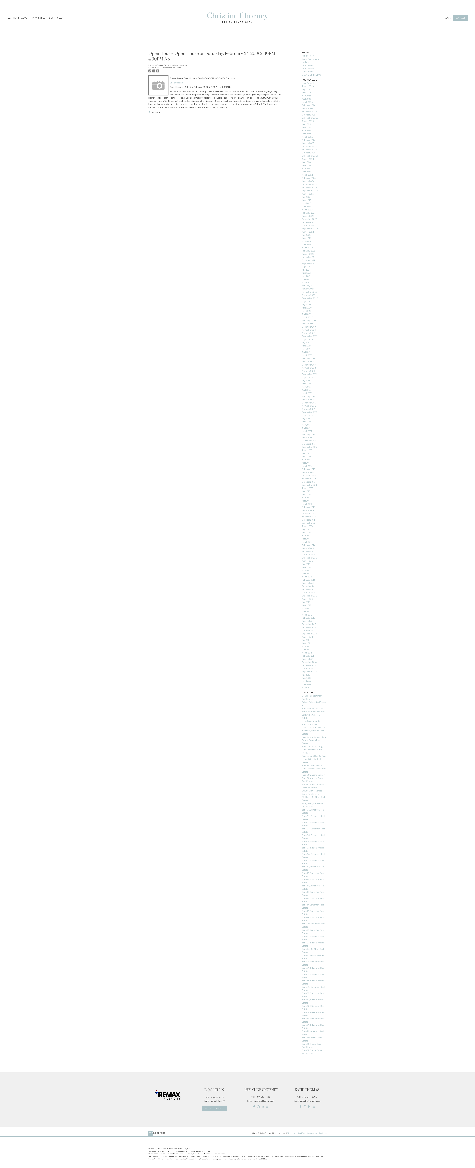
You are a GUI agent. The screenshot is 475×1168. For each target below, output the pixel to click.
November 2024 (309, 149)
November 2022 (309, 222)
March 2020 (307, 317)
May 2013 (306, 570)
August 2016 (307, 450)
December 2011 (309, 624)
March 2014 (307, 542)
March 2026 (307, 102)
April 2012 (306, 611)
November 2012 (309, 589)
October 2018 (308, 371)
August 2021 (307, 266)
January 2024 (308, 181)
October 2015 (308, 482)
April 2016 (306, 462)
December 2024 (309, 146)
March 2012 (307, 614)
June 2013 (306, 567)
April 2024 (306, 171)
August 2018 (307, 377)
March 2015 (307, 504)
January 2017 (308, 437)
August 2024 (308, 159)
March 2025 (307, 137)
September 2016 (309, 447)
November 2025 (309, 111)
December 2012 (309, 586)
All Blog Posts (308, 55)
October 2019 (308, 333)
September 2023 (310, 190)
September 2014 (310, 523)
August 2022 (308, 231)
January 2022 (308, 254)
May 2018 (306, 387)
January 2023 (308, 216)
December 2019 (309, 326)
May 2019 (306, 349)
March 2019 (307, 355)
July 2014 (306, 529)
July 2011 (306, 640)
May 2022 (306, 241)
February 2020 (309, 320)
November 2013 (309, 551)
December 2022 (309, 219)
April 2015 (306, 500)
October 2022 (308, 225)
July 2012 (306, 602)
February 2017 (308, 434)
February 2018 (308, 396)
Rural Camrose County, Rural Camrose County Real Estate (312, 749)
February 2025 (309, 140)
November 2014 (309, 516)
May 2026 (306, 95)
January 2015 (308, 510)
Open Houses (308, 71)
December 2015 (309, 475)
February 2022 (309, 250)
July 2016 (306, 453)
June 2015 (306, 494)
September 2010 (310, 671)
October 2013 (308, 554)
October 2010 (308, 668)
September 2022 (310, 228)
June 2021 (306, 273)
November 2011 (309, 627)
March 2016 (307, 466)
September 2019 (309, 336)
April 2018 (306, 390)
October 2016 (308, 444)
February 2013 (308, 580)
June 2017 (306, 421)
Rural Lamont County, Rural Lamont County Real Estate (314, 759)
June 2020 (307, 307)
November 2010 (309, 665)
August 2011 (307, 637)
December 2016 (309, 440)
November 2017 (309, 405)
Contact (460, 18)
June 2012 (306, 605)
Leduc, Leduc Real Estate (313, 727)
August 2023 (308, 194)
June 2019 (306, 345)
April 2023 (306, 206)
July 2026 (306, 89)
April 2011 (306, 649)
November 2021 (309, 257)
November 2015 (309, 478)
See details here (177, 82)
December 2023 (309, 184)
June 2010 (306, 678)
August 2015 (307, 488)
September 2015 (309, 485)
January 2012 (308, 621)
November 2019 (309, 330)
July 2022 (306, 235)
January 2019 (308, 361)
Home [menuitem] (16, 17)
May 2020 (306, 311)
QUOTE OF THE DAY (311, 74)
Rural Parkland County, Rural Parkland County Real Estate (314, 768)
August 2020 (308, 301)
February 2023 (308, 212)
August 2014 (307, 526)
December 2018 (309, 364)
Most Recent (308, 83)
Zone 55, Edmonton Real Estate (168, 68)
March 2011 (307, 652)
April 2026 (306, 99)
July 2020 (306, 304)
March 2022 (307, 247)
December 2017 (309, 402)
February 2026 (308, 105)
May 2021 (306, 276)
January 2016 (308, 472)
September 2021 (309, 263)
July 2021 (306, 269)
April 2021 (306, 279)
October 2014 (308, 519)
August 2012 (307, 599)
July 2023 (306, 197)
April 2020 (306, 314)
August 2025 (308, 121)
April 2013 (306, 573)
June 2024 (307, 165)
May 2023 (306, 203)
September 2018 (309, 374)
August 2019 (307, 339)
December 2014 (309, 513)
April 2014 (306, 538)
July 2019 (306, 342)
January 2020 (308, 323)
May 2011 (306, 646)
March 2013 (307, 576)
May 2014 (306, 535)
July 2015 (306, 491)
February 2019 (308, 358)
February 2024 (309, 178)
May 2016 (306, 459)
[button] (447, 18)
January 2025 (308, 143)
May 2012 (306, 608)
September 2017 (309, 412)
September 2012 (309, 595)
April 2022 (306, 244)
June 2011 (306, 643)
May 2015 (306, 497)
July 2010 (306, 675)
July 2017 (306, 418)
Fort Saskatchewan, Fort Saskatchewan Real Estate (313, 714)
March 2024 (307, 174)
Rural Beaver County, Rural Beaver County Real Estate (314, 740)
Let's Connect (214, 1108)
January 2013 (308, 583)
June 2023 (306, 200)
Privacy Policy (292, 1133)
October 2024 (308, 152)
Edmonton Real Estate (312, 708)
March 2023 (307, 209)
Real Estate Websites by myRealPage (312, 1133)
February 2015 (308, 507)
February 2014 (308, 545)
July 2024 (306, 162)
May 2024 (306, 168)
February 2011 (308, 655)
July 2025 (306, 124)
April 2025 (306, 133)
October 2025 (308, 114)
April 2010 (306, 684)
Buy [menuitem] (51, 17)
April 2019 (306, 352)
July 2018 (306, 380)
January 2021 (308, 288)
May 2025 (306, 130)
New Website (308, 68)
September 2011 (309, 633)
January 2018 (308, 399)
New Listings (308, 65)
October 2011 (308, 630)
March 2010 (307, 687)
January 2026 (308, 108)
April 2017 (306, 428)
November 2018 (309, 367)
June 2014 (306, 532)
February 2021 (308, 285)
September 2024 (310, 155)
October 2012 (308, 592)
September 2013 (309, 557)
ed (303, 705)
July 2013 (306, 564)
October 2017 (308, 409)
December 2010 (309, 662)
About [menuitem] (24, 17)
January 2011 (307, 659)
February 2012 (308, 618)
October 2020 (308, 295)
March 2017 (307, 431)
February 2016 (308, 469)
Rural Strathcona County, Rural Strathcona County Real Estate (313, 778)
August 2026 (308, 86)
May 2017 (306, 425)
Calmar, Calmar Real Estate (314, 702)
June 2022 (306, 238)
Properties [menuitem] (38, 17)
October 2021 (308, 260)
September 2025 (310, 117)
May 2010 (306, 681)
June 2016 (306, 456)
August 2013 (307, 561)
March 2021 (307, 282)
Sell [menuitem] (59, 17)
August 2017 (307, 415)
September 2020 (310, 298)
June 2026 (306, 92)
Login (447, 18)
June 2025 (306, 127)
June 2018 (306, 383)
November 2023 (309, 187)
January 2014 (308, 548)
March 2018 (307, 393)
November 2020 (309, 292)
